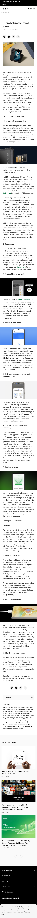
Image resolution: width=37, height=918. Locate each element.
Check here (21, 267)
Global (4, 4)
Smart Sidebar (24, 300)
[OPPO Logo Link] (5, 9)
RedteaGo (7, 193)
